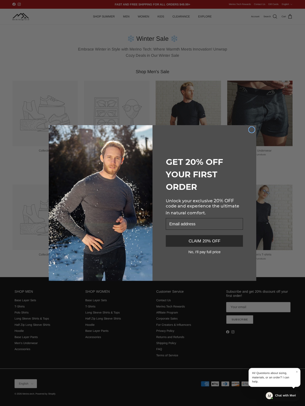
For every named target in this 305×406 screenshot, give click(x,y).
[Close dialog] (252, 130)
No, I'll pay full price (204, 251)
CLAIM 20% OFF (204, 241)
